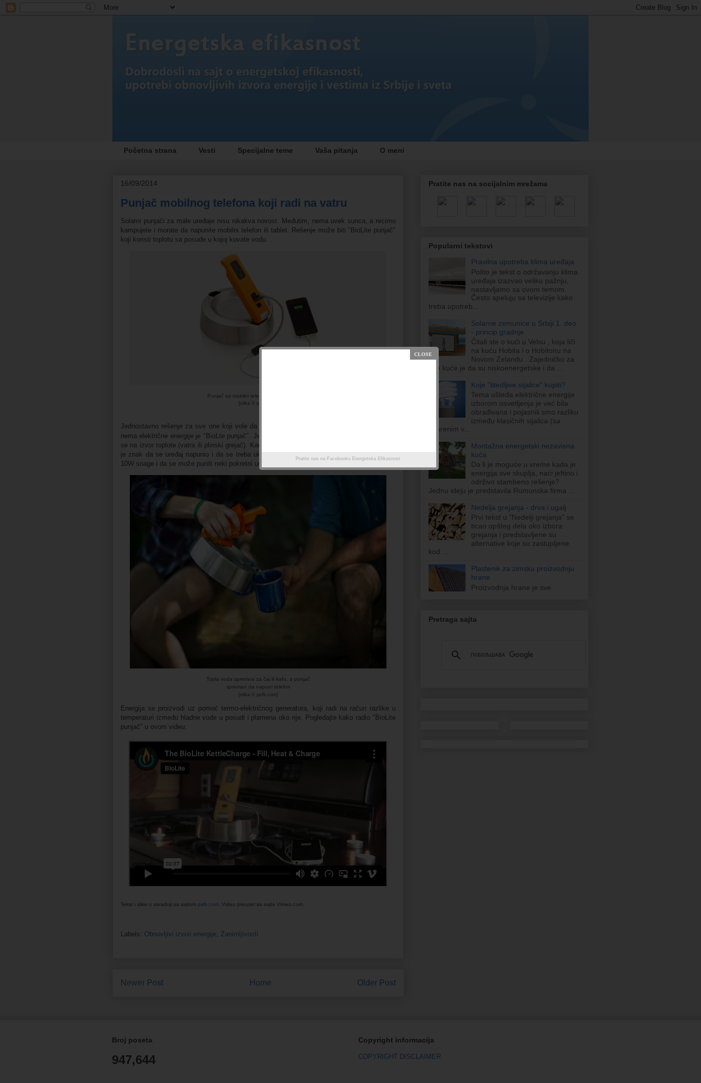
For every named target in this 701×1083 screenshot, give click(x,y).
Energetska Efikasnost (376, 458)
